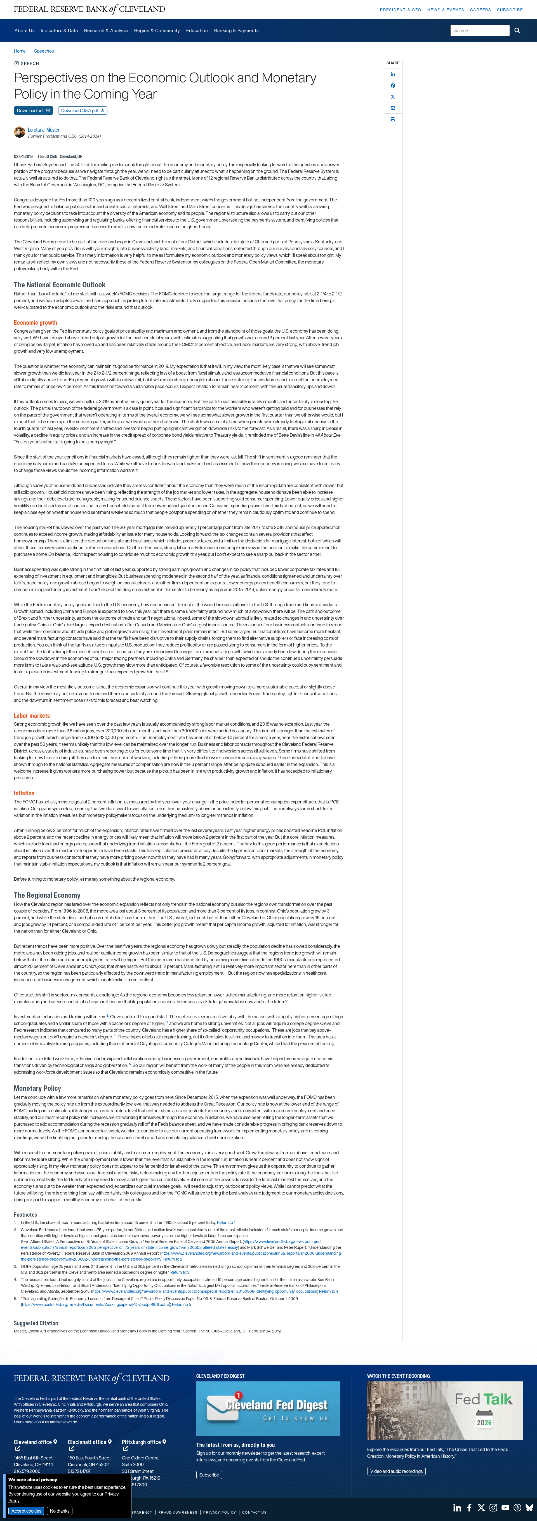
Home (20, 51)
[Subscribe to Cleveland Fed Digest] (268, 1410)
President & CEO (401, 10)
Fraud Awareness (178, 1512)
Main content (27, 3)
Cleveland (33, 1442)
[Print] (393, 119)
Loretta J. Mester (43, 130)
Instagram (493, 1507)
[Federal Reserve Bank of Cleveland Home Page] (89, 9)
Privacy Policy (219, 1512)
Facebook (469, 1507)
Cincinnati (87, 1442)
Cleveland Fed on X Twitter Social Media (481, 1507)
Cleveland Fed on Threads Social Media (517, 1507)
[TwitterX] (393, 96)
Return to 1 (226, 1222)
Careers (480, 10)
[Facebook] (393, 85)
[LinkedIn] (393, 74)
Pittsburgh (141, 1442)
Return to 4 (328, 1291)
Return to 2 (172, 1259)
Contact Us (254, 1512)
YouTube (505, 1507)
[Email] (393, 108)
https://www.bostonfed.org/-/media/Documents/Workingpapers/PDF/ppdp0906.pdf (93, 1304)
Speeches (44, 51)
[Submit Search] (517, 30)
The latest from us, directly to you (235, 1445)
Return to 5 (181, 1304)
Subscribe (510, 10)
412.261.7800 (134, 1484)
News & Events (446, 10)
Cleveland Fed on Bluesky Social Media (529, 1507)
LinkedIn (457, 1507)
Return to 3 (179, 1272)
